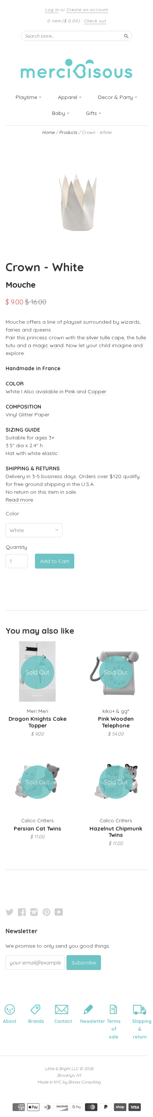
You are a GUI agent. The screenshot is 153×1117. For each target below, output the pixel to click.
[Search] (126, 35)
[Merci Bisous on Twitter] (10, 912)
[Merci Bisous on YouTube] (59, 912)
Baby (59, 113)
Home (48, 132)
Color (12, 513)
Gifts (92, 113)
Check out (95, 20)
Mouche (21, 284)
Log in (52, 9)
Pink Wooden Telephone (116, 722)
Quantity (16, 547)
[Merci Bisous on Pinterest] (46, 912)
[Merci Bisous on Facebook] (22, 912)
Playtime (27, 97)
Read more (19, 499)
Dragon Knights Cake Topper (37, 722)
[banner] (76, 64)
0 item (63, 20)
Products (68, 132)
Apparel (68, 97)
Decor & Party (116, 97)
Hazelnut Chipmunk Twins (115, 832)
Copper (97, 391)
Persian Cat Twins (37, 828)
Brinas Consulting (84, 1082)
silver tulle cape (105, 337)
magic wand (48, 345)
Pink (70, 391)
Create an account (87, 9)
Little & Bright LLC (61, 1068)
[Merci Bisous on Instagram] (34, 912)
